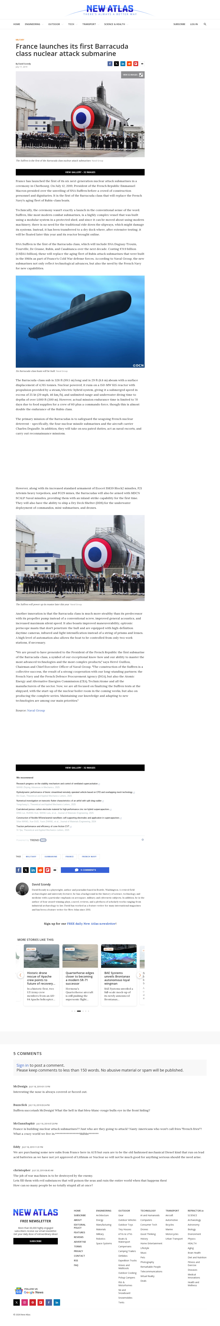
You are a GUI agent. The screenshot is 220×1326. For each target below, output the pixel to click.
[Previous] (20, 975)
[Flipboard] (135, 63)
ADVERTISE (80, 1241)
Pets (142, 1257)
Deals (143, 1280)
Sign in (23, 1065)
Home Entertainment (151, 1243)
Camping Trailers (127, 1251)
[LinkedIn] (122, 63)
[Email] (142, 63)
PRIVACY (78, 1251)
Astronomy (193, 1224)
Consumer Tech (148, 1224)
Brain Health (194, 1252)
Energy (99, 1220)
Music (143, 1252)
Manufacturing (103, 1224)
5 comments (88, 869)
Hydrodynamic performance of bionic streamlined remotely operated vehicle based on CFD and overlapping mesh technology (74, 792)
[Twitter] (116, 63)
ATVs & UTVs (125, 1234)
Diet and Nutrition (197, 1257)
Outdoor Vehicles (127, 1220)
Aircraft (169, 1215)
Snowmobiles (125, 1297)
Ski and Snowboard (124, 1291)
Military (20, 40)
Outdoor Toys (125, 1224)
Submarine (51, 856)
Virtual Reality (147, 1276)
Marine (169, 1229)
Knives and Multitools (124, 1267)
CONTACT (79, 1255)
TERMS (78, 1246)
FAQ (76, 1265)
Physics (192, 1238)
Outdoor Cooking (127, 1272)
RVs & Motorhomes (125, 1284)
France (70, 856)
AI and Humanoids (150, 1215)
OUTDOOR (54, 24)
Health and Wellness (193, 1284)
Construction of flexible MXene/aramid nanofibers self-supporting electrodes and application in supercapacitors (67, 818)
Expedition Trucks (127, 1260)
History (144, 1238)
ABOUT (78, 1220)
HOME (16, 24)
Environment (194, 1234)
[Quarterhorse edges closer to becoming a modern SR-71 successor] (41, 956)
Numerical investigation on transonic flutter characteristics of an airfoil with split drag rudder (58, 801)
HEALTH (192, 1243)
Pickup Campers (126, 1277)
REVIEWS (78, 1237)
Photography (147, 1262)
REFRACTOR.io (196, 1210)
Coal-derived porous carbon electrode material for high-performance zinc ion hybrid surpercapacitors (62, 809)
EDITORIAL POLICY (80, 1226)
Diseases (192, 1269)
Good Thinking (148, 1234)
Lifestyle (144, 1248)
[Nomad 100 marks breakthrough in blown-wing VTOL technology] (119, 956)
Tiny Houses (124, 1229)
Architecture (102, 1215)
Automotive (172, 1220)
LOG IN (194, 24)
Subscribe (36, 1241)
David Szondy (41, 884)
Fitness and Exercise (194, 1264)
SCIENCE (192, 1215)
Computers (146, 1220)
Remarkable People (150, 1266)
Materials (101, 1229)
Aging (191, 1248)
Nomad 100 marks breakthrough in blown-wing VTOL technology (117, 978)
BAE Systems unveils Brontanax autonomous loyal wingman (78, 978)
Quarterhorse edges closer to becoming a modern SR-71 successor (41, 978)
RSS (76, 1260)
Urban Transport (174, 1238)
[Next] (140, 975)
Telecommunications (151, 1271)
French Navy (89, 856)
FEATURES (79, 1232)
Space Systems (104, 1243)
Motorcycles (172, 1234)
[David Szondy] (22, 889)
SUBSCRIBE (179, 24)
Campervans (124, 1246)
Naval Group (36, 710)
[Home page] (110, 9)
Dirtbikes (123, 1255)
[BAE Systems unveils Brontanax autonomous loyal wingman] (80, 956)
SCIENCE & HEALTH (114, 24)
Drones (144, 1229)
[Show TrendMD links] (142, 839)
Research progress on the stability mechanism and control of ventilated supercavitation (57, 783)
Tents (121, 1302)
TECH (71, 24)
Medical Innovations (194, 1276)
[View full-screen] (141, 75)
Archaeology (194, 1220)
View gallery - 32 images (80, 172)
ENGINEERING (32, 24)
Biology (192, 1229)
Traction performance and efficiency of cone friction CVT (42, 826)
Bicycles (170, 1224)
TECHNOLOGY (148, 1210)
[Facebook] (110, 63)
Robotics (100, 1238)
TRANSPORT (89, 24)
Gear (120, 1215)
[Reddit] (129, 63)
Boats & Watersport (124, 1240)
